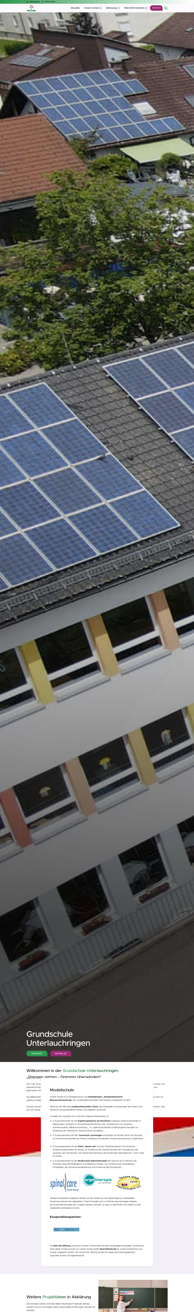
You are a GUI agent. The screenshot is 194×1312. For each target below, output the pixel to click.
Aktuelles (75, 8)
